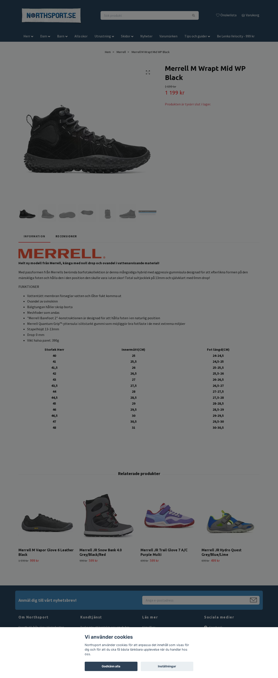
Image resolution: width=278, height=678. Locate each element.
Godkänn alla (111, 666)
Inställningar (167, 666)
